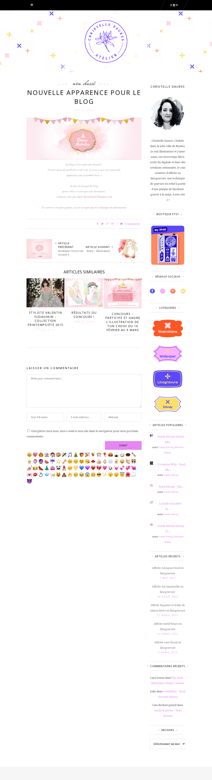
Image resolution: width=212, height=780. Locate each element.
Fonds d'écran (166, 447)
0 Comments (132, 224)
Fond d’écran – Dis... (171, 486)
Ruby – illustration (98, 251)
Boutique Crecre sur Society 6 (70, 252)
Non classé (84, 83)
